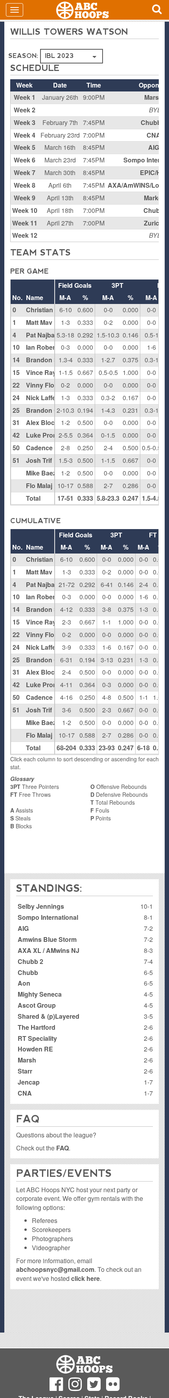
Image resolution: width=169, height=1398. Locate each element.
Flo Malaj (39, 485)
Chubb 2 (153, 122)
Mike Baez (41, 472)
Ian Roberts (43, 347)
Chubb (153, 210)
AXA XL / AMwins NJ (48, 950)
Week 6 (24, 159)
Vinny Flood (44, 385)
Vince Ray (41, 372)
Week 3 (24, 122)
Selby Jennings (41, 906)
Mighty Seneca (40, 994)
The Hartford (36, 1027)
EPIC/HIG (153, 172)
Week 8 (24, 185)
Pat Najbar (41, 334)
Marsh (153, 97)
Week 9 (24, 197)
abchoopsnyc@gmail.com (55, 1269)
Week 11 (24, 222)
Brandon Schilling (53, 359)
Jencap (29, 1082)
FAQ (62, 1147)
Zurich (153, 222)
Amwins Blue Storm (47, 939)
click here (85, 1278)
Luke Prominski (49, 435)
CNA (154, 135)
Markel (153, 197)
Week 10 (24, 210)
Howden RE (35, 1048)
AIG (153, 147)
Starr (25, 1071)
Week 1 (24, 97)
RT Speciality (37, 1038)
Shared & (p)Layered (48, 1016)
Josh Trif (39, 460)
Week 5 (24, 147)
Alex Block (42, 422)
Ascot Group (37, 1005)
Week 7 (24, 172)
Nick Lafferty (45, 397)
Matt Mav (39, 322)
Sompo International (48, 917)
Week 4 (24, 135)
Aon (24, 983)
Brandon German (51, 410)
